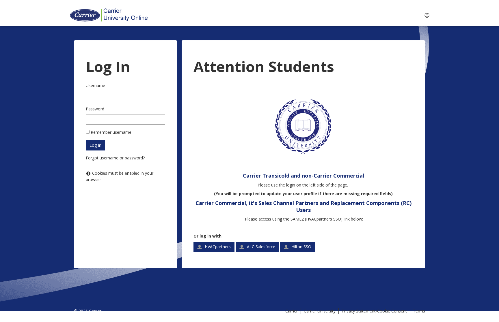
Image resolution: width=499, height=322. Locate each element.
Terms (419, 311)
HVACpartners (217, 246)
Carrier (291, 311)
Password (95, 109)
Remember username (111, 132)
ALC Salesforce (260, 246)
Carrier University (320, 311)
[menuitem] (427, 15)
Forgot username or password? (115, 158)
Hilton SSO (300, 246)
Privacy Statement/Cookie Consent (374, 311)
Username (95, 85)
